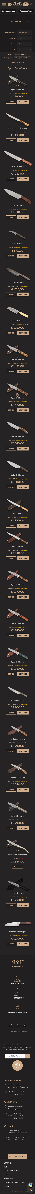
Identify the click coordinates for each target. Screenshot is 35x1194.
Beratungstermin (11, 1170)
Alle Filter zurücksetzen (17, 62)
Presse (7, 1186)
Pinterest (17, 1025)
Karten (14, 1156)
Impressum (8, 1178)
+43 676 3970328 (17, 982)
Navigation (4, 4)
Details (11, 101)
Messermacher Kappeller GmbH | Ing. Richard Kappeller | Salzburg (17, 4)
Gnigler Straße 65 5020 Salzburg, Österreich (18, 1131)
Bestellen (23, 101)
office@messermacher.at (17, 1012)
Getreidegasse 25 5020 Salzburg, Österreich (18, 1086)
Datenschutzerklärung (14, 1182)
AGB (5, 1174)
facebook (11, 1025)
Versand (7, 1163)
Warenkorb (32, 4)
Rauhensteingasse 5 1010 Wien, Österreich (16, 1107)
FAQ (5, 1167)
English (10, 4)
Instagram (24, 1025)
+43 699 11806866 (17, 996)
